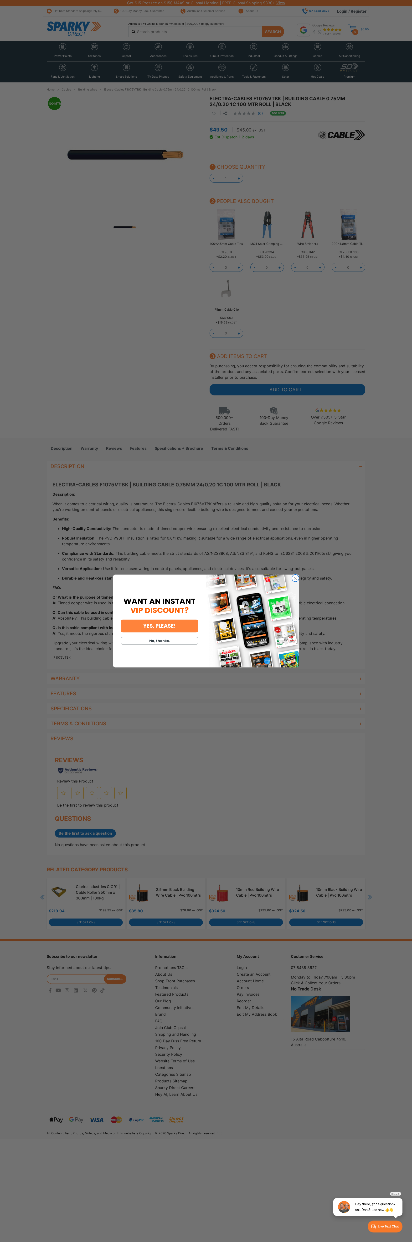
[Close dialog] (295, 578)
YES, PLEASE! (159, 626)
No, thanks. (159, 640)
